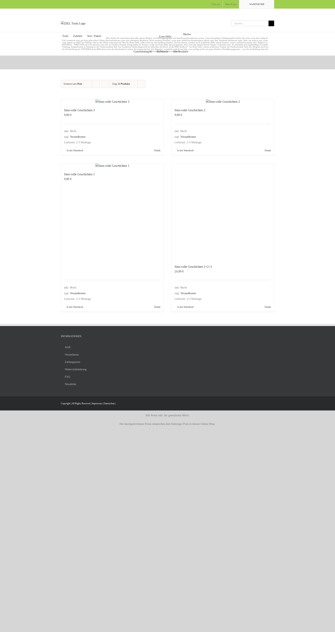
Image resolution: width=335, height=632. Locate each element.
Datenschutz (109, 403)
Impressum (97, 403)
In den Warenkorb (75, 150)
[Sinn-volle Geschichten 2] (223, 101)
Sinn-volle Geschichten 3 (79, 110)
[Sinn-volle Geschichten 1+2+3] (223, 212)
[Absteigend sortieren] (104, 84)
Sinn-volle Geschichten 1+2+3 (193, 266)
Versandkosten (77, 136)
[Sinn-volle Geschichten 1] (112, 165)
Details (157, 150)
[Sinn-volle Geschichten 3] (112, 101)
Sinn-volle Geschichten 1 (79, 174)
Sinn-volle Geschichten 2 (189, 110)
